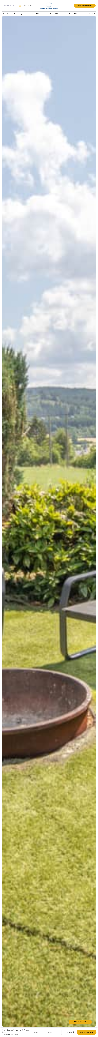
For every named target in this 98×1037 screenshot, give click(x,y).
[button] (3, 14)
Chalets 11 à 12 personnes (58, 14)
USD (14, 5)
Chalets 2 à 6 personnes (21, 14)
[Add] (73, 1032)
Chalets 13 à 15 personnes (77, 14)
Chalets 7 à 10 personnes (39, 14)
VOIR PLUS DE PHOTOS (81, 1022)
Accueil (9, 14)
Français (6, 5)
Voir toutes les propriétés (84, 5)
